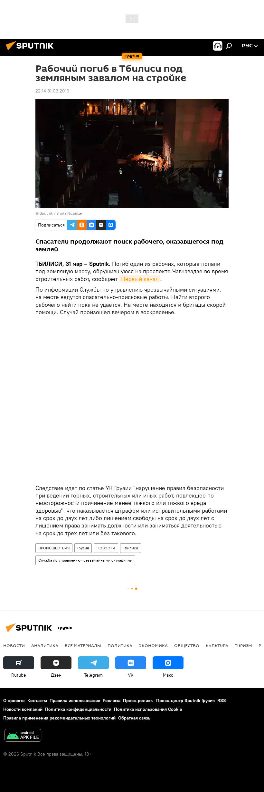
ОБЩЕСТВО (186, 645)
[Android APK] (23, 736)
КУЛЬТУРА (217, 645)
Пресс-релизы (138, 700)
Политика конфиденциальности (78, 709)
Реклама (111, 700)
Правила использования (75, 700)
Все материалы (83, 645)
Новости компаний (22, 709)
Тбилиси (130, 548)
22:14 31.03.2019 (52, 91)
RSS (221, 700)
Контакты (37, 700)
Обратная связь (134, 718)
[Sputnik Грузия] (31, 51)
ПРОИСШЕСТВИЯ (54, 548)
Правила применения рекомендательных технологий (59, 718)
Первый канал (140, 279)
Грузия (83, 548)
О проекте (14, 700)
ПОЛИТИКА (120, 645)
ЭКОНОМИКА (153, 645)
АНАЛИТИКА (44, 645)
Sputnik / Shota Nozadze (61, 213)
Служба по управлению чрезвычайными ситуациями (85, 560)
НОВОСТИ (106, 548)
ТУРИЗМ (243, 645)
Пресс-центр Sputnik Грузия (185, 700)
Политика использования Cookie (148, 709)
